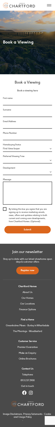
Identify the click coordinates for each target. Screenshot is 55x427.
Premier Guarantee (27, 347)
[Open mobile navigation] (49, 5)
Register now (27, 270)
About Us (27, 292)
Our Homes (27, 298)
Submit (27, 229)
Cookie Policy (47, 415)
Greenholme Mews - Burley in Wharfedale (27, 325)
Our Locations (27, 303)
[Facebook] (24, 393)
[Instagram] (31, 393)
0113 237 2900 (28, 380)
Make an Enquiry (27, 353)
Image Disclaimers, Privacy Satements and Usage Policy (22, 415)
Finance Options (27, 309)
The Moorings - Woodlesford (27, 331)
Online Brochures (27, 358)
